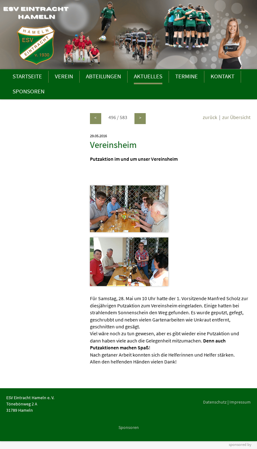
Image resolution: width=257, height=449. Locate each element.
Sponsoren (128, 427)
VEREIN (64, 76)
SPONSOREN (29, 91)
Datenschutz (215, 402)
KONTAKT (222, 76)
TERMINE (186, 76)
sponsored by (240, 444)
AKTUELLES (148, 76)
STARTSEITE (27, 76)
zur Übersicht (236, 117)
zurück (210, 117)
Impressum (240, 402)
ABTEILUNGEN (103, 76)
